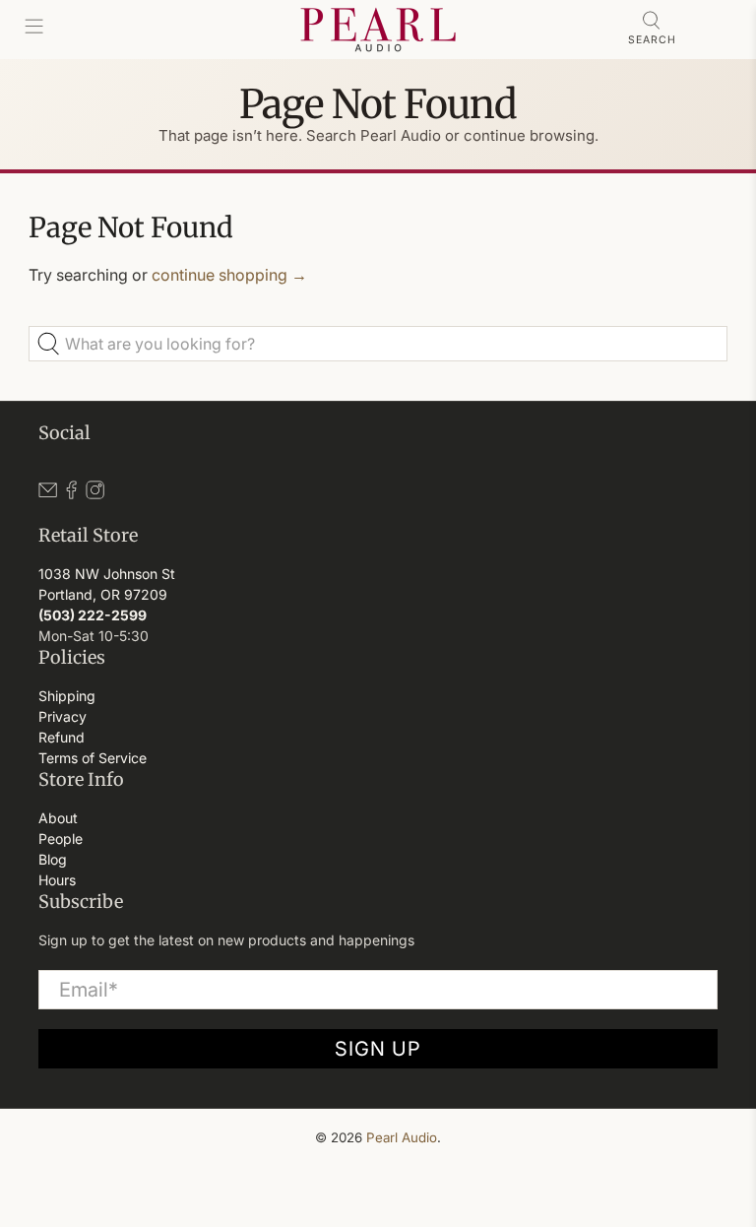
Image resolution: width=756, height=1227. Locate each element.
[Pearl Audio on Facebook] (71, 493)
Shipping (66, 695)
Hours (57, 880)
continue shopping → (229, 275)
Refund (61, 737)
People (60, 838)
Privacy (62, 716)
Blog (52, 859)
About (58, 817)
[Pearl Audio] (378, 29)
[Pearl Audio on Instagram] (95, 493)
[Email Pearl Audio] (47, 493)
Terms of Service (92, 757)
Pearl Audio (401, 1137)
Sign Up (378, 1049)
